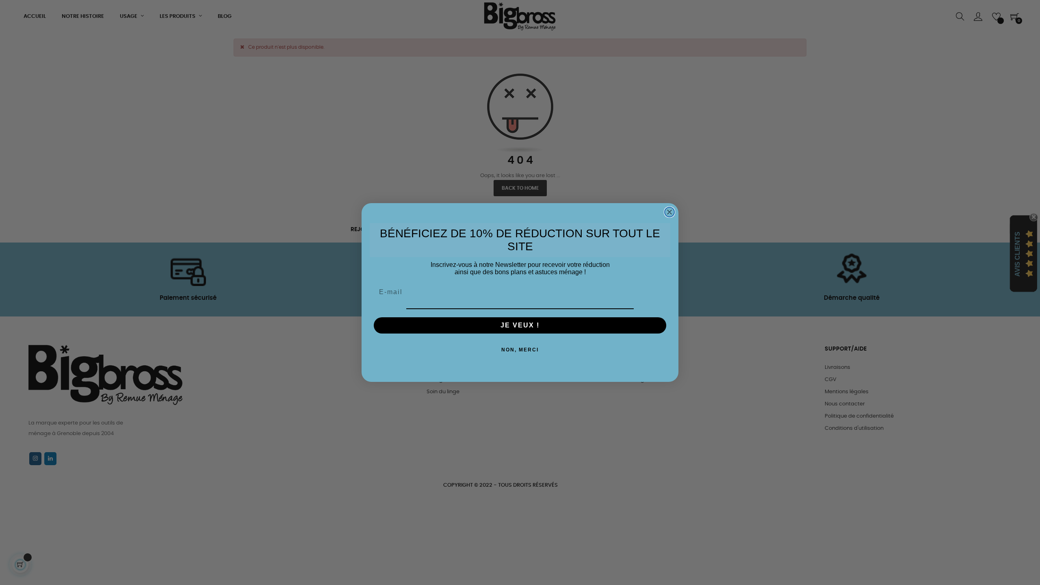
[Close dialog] (669, 212)
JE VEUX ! (520, 325)
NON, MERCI (520, 350)
